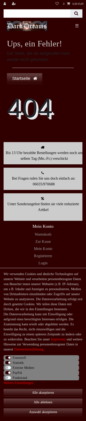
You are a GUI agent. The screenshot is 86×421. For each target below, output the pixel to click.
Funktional (20, 378)
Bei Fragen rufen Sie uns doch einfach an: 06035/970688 (43, 181)
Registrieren (43, 256)
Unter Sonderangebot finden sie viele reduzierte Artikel (43, 207)
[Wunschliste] (57, 4)
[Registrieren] (14, 4)
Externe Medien (23, 368)
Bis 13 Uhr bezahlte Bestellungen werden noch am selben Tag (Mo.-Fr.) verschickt (44, 156)
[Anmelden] (5, 4)
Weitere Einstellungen (18, 383)
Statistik (18, 363)
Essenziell (19, 358)
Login (43, 263)
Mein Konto (43, 249)
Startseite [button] (22, 78)
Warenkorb (43, 234)
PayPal (17, 373)
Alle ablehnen (43, 402)
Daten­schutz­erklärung (28, 349)
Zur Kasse (43, 241)
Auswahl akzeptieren (43, 412)
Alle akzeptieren (43, 392)
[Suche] (76, 13)
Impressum (58, 339)
